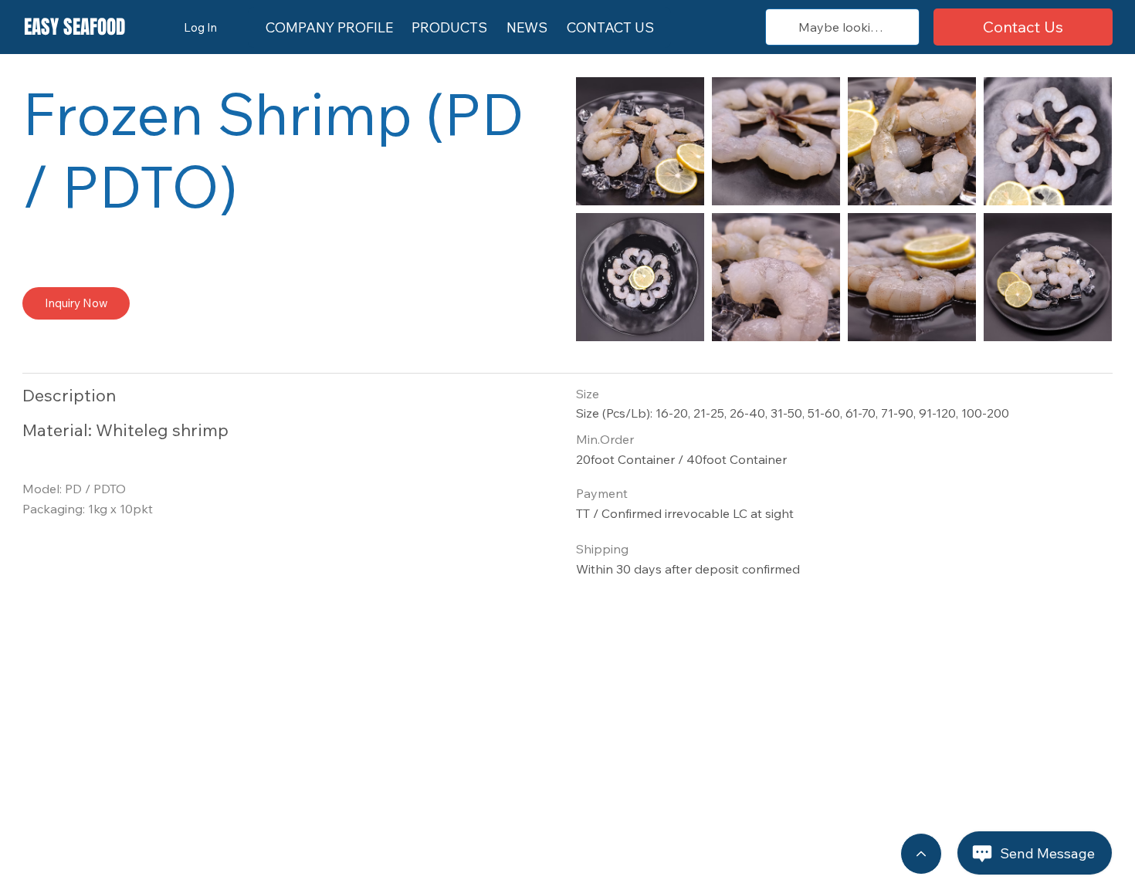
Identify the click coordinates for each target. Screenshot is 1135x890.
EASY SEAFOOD (74, 27)
